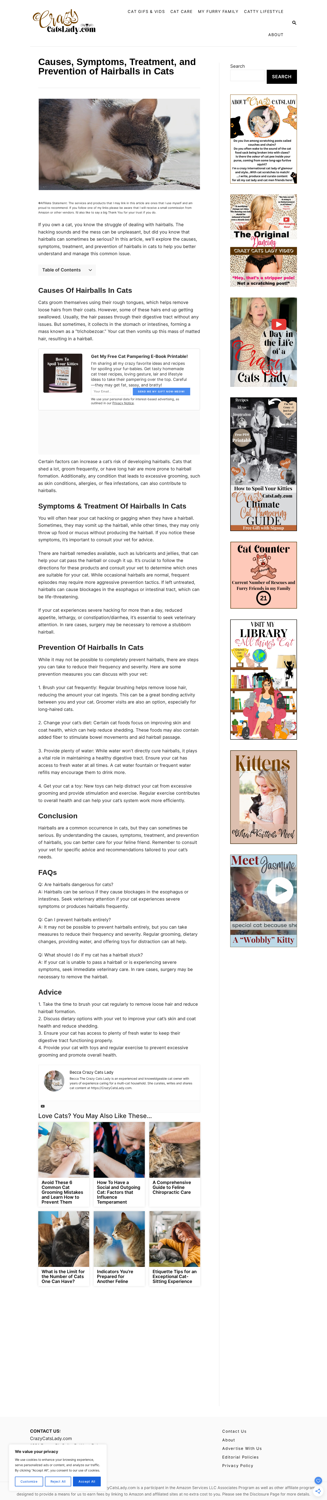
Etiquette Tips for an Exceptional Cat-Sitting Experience (175, 1276)
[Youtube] (43, 1106)
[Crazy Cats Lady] (67, 23)
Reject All (58, 1481)
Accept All (87, 1481)
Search (237, 66)
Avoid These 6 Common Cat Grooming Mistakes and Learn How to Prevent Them (62, 1192)
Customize (28, 1481)
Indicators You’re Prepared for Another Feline (115, 1276)
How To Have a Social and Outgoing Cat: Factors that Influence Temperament (118, 1192)
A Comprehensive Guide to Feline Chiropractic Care (172, 1187)
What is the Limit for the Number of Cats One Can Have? (63, 1276)
